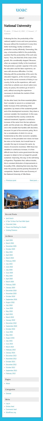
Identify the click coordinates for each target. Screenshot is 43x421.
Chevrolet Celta (11, 224)
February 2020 (10, 284)
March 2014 (10, 347)
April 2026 (9, 240)
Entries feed (10, 406)
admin (8, 31)
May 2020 (9, 276)
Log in (8, 403)
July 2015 (9, 341)
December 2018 (11, 323)
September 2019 (11, 299)
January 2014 (10, 353)
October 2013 (10, 361)
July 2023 (9, 264)
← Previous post (10, 180)
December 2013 (11, 356)
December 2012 (11, 364)
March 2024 (10, 258)
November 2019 (11, 293)
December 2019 (11, 290)
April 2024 (9, 255)
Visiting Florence (11, 230)
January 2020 (10, 287)
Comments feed (11, 409)
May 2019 (9, 311)
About (21, 18)
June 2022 (9, 267)
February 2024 (10, 261)
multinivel (7, 34)
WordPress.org (11, 412)
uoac (21, 9)
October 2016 (10, 329)
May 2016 (9, 335)
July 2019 (9, 305)
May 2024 (9, 252)
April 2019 (9, 314)
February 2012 (10, 373)
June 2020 (9, 273)
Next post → (34, 180)
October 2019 (10, 296)
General (31, 31)
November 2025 (11, 246)
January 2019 (10, 320)
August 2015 (10, 338)
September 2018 (11, 326)
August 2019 (10, 302)
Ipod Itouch (9, 218)
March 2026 (10, 243)
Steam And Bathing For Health (16, 227)
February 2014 (10, 350)
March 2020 (10, 282)
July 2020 (9, 270)
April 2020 (9, 279)
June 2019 (9, 308)
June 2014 (9, 344)
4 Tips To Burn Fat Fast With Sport (17, 221)
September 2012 (11, 370)
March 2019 (10, 317)
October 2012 (10, 367)
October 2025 (10, 249)
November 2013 (11, 359)
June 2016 (9, 332)
